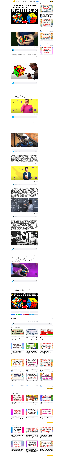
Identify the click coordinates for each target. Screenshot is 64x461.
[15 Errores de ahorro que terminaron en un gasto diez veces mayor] (32, 362)
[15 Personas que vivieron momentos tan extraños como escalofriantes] (46, 346)
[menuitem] (24, 1)
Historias (41, 17)
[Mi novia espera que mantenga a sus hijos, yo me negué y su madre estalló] (46, 36)
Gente (12, 385)
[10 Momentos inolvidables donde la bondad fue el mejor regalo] (17, 443)
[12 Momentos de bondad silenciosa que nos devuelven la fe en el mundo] (32, 376)
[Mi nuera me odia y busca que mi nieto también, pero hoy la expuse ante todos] (46, 412)
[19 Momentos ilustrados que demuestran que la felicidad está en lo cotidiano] (32, 398)
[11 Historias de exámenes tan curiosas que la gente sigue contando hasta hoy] (17, 376)
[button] (15, 312)
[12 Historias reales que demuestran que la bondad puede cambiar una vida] (17, 412)
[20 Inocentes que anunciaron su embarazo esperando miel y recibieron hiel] (17, 332)
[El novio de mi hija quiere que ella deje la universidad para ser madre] (46, 443)
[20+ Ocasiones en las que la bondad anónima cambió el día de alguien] (46, 22)
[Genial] (16, 1)
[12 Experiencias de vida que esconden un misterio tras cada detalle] (17, 362)
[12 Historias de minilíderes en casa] (32, 412)
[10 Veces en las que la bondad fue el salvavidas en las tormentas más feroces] (46, 430)
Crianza (41, 45)
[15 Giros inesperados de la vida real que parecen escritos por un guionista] (17, 398)
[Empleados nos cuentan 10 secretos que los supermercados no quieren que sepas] (46, 332)
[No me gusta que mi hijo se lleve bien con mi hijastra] (17, 430)
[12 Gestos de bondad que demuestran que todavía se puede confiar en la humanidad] (46, 50)
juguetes (12, 93)
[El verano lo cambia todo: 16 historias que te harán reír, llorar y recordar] (46, 362)
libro (16, 193)
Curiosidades (12, 3)
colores (18, 57)
